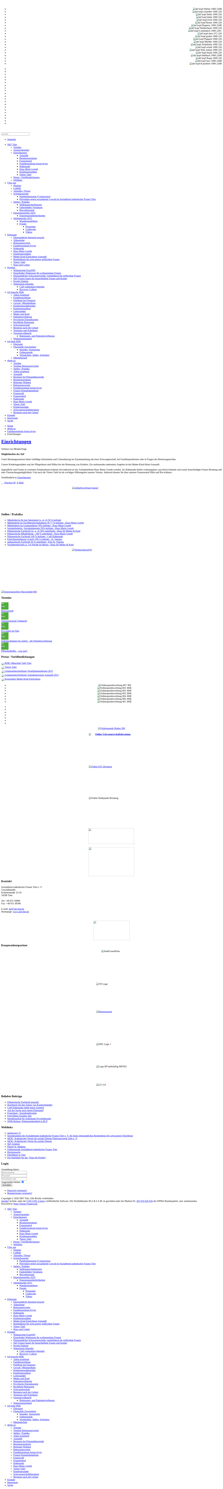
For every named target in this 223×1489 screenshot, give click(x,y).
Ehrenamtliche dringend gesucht (28, 237)
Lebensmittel (19, 311)
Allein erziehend (21, 295)
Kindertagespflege (22, 308)
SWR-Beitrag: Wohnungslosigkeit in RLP (27, 1121)
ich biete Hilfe (14, 341)
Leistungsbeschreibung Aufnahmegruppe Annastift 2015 (31, 675)
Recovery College (28, 289)
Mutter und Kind (21, 314)
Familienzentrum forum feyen (33, 163)
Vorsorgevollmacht (22, 333)
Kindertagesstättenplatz (24, 306)
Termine (17, 147)
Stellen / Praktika (21, 202)
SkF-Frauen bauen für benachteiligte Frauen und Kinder (40, 278)
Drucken (8, 482)
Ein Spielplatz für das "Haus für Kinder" (26, 1157)
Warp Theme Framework (25, 1204)
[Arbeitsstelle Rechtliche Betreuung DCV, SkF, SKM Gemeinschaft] (134, 843)
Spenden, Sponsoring (29, 349)
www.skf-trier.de (21, 911)
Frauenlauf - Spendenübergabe (22, 1113)
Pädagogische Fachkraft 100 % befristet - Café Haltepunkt (35, 536)
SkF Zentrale (13, 1144)
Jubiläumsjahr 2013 (22, 218)
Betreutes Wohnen (22, 382)
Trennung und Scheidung (25, 330)
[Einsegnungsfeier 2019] (19, 591)
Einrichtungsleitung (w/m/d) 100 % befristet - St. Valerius (34, 539)
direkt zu (11, 360)
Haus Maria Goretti (28, 169)
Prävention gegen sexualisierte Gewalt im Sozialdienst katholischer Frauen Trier (57, 199)
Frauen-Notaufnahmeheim (26, 390)
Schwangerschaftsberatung (26, 409)
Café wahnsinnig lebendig (31, 286)
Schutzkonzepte (21, 193)
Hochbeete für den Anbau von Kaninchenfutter (29, 1105)
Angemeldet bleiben (10, 1182)
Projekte (11, 267)
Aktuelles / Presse (21, 191)
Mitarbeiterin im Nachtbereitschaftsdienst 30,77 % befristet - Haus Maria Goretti (45, 522)
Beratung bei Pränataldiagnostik (28, 377)
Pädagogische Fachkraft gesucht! (23, 1102)
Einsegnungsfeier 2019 (24, 213)
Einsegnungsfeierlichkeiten (32, 215)
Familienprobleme (22, 297)
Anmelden (6, 1185)
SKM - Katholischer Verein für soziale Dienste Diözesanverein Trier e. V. (42, 1138)
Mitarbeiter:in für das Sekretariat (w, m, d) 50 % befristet (34, 520)
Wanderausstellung (28, 221)
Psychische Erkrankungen (25, 319)
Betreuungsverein (21, 243)
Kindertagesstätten (28, 172)
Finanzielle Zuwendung (24, 347)
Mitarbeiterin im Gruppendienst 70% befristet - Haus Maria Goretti (39, 525)
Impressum (12, 418)
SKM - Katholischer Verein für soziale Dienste (29, 1141)
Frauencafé (18, 393)
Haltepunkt (24, 166)
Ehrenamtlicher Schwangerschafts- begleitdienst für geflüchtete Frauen (47, 275)
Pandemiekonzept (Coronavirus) (34, 196)
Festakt (22, 224)
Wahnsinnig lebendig (23, 284)
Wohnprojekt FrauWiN (24, 270)
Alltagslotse (19, 240)
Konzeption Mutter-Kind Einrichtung (22, 679)
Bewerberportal (26, 210)
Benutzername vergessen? (19, 1193)
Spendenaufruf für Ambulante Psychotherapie (29, 1118)
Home (10, 426)
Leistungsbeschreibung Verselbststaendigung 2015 (28, 671)
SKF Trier (12, 144)
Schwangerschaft (21, 325)
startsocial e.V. (14, 1133)
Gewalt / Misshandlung (24, 303)
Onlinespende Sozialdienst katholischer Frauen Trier (32, 1149)
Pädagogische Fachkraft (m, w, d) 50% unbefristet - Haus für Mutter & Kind (43, 531)
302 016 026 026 (144, 1201)
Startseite (11, 139)
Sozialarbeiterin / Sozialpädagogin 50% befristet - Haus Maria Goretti (40, 528)
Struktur (17, 185)
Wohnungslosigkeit (22, 338)
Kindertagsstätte (21, 407)
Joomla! (5, 1201)
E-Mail (20, 482)
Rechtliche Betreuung (23, 322)
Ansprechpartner (21, 150)
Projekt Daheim (20, 281)
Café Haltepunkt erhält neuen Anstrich (25, 1107)
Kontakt (11, 415)
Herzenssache (13, 1152)
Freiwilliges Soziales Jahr (19, 1116)
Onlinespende (26, 352)
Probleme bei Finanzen (24, 300)
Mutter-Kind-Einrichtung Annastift (30, 256)
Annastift (23, 155)
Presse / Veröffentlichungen (26, 177)
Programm (30, 226)
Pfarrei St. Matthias (16, 1146)
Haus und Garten (21, 265)
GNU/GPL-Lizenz (36, 1201)
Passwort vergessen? (17, 1190)
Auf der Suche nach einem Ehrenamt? (25, 1110)
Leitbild (17, 188)
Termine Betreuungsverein (26, 366)
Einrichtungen (20, 152)
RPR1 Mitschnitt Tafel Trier (17, 663)
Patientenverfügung (22, 317)
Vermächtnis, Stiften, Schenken (34, 355)
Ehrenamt (12, 234)
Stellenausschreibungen (30, 204)
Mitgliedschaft (20, 358)
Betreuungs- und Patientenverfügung (37, 336)
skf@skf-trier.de (16, 909)
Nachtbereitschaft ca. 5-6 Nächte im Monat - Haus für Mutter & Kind (40, 544)
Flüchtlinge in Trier (16, 1155)
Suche (10, 420)
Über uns (11, 183)
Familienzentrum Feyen (24, 245)
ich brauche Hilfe (15, 292)
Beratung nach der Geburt (25, 327)
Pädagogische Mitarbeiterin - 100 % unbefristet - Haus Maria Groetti (40, 533)
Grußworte (30, 229)
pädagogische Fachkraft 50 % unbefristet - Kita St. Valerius (35, 542)
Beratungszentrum (28, 158)
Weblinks (17, 180)
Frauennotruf (25, 161)
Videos (28, 232)
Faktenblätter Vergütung (30, 207)
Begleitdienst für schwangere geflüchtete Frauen (36, 259)
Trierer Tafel (25, 174)
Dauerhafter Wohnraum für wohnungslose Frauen (37, 273)
